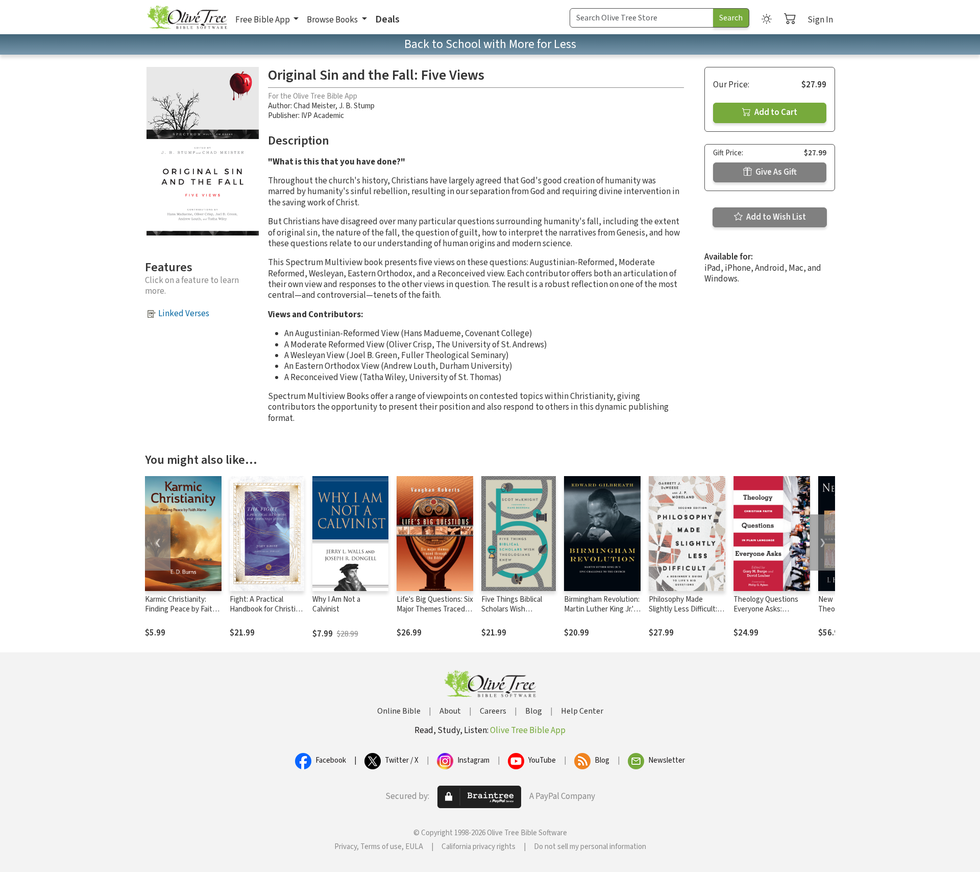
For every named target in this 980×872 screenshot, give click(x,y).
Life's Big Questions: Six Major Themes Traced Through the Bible (435, 609)
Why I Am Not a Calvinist (336, 604)
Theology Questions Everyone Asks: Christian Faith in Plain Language (768, 614)
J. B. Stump (357, 106)
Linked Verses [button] (183, 314)
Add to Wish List (775, 217)
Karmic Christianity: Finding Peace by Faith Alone (180, 609)
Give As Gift (775, 172)
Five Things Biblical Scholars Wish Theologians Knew (511, 609)
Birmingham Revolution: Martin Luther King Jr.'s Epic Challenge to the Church (602, 614)
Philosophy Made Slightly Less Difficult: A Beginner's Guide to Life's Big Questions (686, 614)
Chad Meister (314, 106)
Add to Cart (775, 112)
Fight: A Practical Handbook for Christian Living (266, 609)
